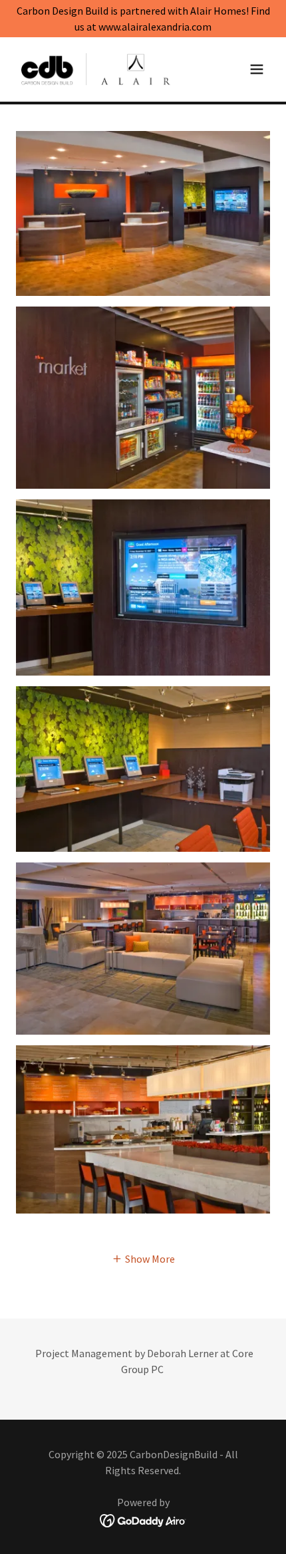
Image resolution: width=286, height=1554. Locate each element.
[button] (256, 69)
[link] (95, 69)
